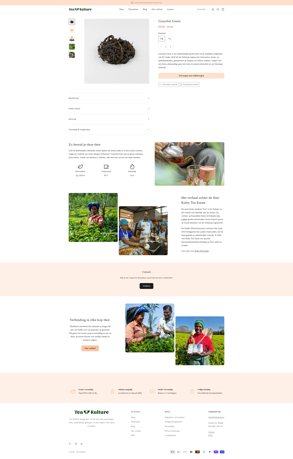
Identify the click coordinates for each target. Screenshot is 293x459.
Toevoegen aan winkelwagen (191, 76)
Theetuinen (133, 9)
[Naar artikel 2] (72, 30)
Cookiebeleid (170, 435)
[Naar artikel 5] (72, 55)
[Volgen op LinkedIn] (82, 444)
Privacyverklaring (172, 431)
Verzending (169, 426)
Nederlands (201, 9)
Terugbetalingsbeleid (173, 422)
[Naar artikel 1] (72, 22)
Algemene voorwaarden (174, 417)
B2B (133, 435)
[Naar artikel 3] (72, 38)
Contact (170, 9)
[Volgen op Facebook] (70, 444)
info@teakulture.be (216, 417)
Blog (145, 9)
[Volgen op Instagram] (76, 444)
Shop (121, 9)
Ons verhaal (157, 9)
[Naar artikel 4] (72, 46)
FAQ (210, 435)
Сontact (211, 432)
